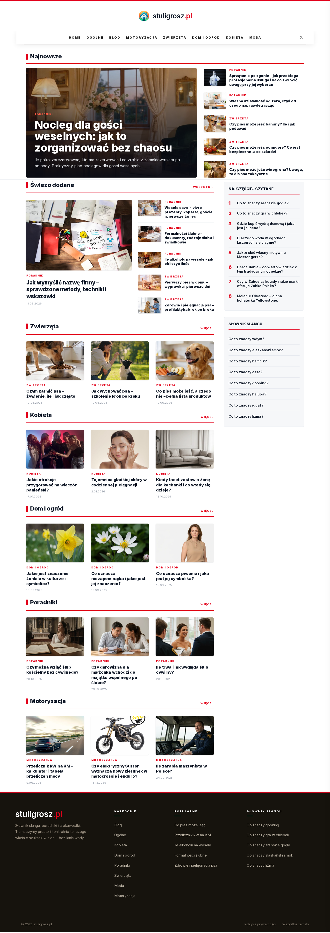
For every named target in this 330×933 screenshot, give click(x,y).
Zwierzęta (122, 875)
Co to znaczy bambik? (248, 361)
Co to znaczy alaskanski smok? (256, 350)
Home (75, 37)
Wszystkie (203, 187)
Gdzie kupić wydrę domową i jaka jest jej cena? (265, 225)
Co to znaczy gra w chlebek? (262, 213)
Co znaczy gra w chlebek (268, 835)
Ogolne (94, 37)
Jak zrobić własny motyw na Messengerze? (261, 254)
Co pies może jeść (190, 825)
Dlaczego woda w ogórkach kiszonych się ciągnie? (261, 240)
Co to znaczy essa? (246, 372)
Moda (255, 37)
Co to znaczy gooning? (249, 383)
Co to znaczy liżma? (246, 416)
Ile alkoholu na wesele (192, 845)
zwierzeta (174, 37)
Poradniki (122, 865)
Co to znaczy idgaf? (246, 405)
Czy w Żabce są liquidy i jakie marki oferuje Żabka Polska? (268, 283)
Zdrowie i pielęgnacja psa (195, 865)
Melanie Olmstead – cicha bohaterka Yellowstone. (259, 298)
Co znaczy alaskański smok (270, 855)
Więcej (207, 328)
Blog (114, 37)
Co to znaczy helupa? (247, 394)
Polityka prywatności (260, 924)
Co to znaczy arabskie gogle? (263, 203)
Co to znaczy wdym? (247, 339)
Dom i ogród (206, 37)
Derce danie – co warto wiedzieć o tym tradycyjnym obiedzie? (267, 269)
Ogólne (120, 835)
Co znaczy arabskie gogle (268, 845)
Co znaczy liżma (260, 865)
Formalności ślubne (190, 855)
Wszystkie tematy (295, 924)
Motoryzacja (141, 37)
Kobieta (235, 37)
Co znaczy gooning (263, 825)
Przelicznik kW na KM (192, 835)
